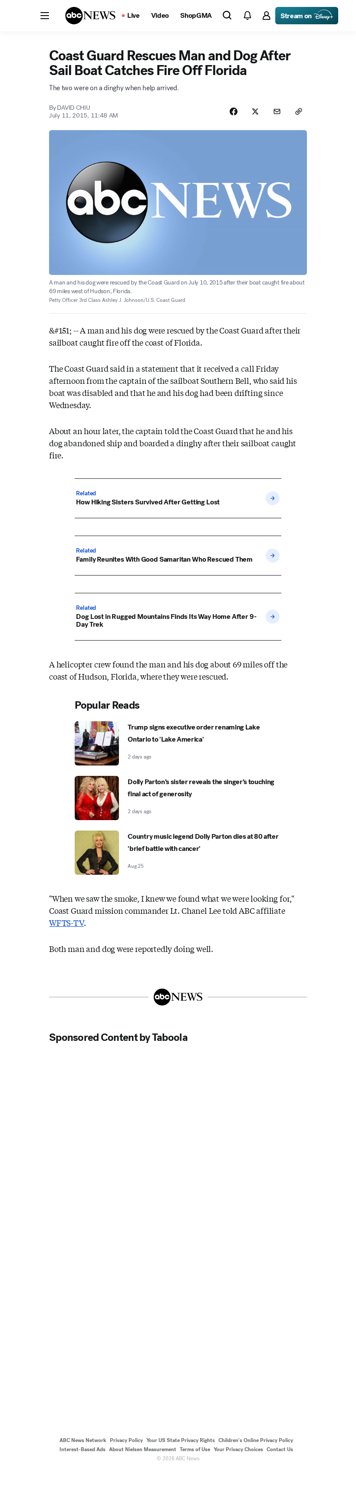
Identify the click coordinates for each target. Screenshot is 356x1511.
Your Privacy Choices (238, 1449)
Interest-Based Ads (82, 1449)
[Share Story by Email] (277, 111)
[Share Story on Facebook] (233, 111)
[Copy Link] (298, 111)
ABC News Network (82, 1440)
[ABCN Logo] (90, 16)
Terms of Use (195, 1449)
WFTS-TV (66, 922)
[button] (45, 15)
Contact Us (280, 1449)
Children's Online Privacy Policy (255, 1440)
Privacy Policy (126, 1440)
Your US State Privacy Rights (180, 1440)
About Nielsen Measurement (142, 1449)
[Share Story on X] (255, 111)
